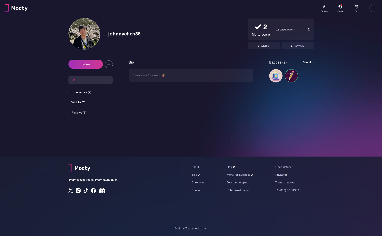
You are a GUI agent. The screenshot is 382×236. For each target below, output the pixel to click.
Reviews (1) (78, 112)
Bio (73, 79)
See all (307, 62)
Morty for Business (238, 174)
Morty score (261, 34)
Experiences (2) (81, 92)
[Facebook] (93, 190)
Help (230, 166)
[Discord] (102, 190)
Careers (197, 182)
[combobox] (117, 9)
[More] (109, 64)
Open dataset (283, 166)
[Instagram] (78, 190)
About (195, 166)
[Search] (142, 8)
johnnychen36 (124, 33)
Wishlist (265, 45)
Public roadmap (237, 190)
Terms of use (283, 182)
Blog (194, 174)
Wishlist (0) (78, 102)
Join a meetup (236, 182)
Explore (324, 11)
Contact (196, 190)
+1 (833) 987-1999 (287, 190)
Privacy (280, 174)
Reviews (299, 45)
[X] (70, 190)
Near (99, 6)
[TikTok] (86, 190)
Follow (86, 64)
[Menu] (373, 8)
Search (49, 6)
